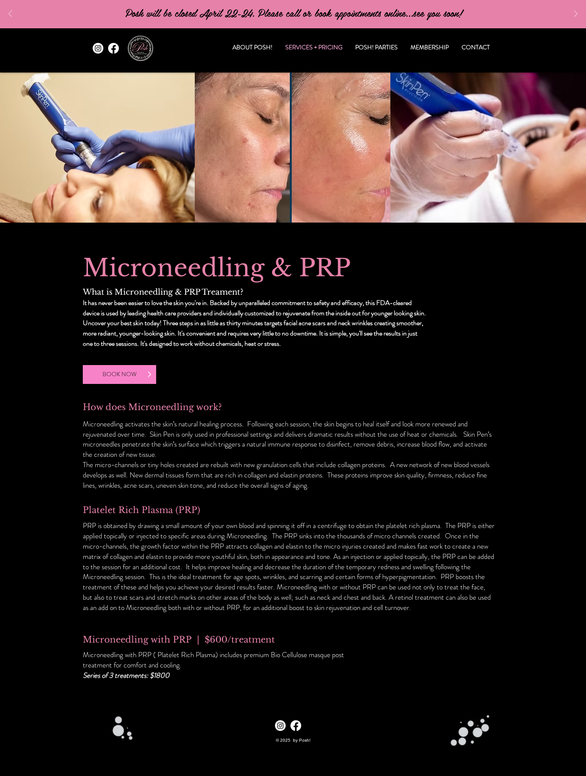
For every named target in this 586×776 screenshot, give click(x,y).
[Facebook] (113, 48)
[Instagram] (98, 48)
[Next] (575, 14)
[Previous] (10, 14)
